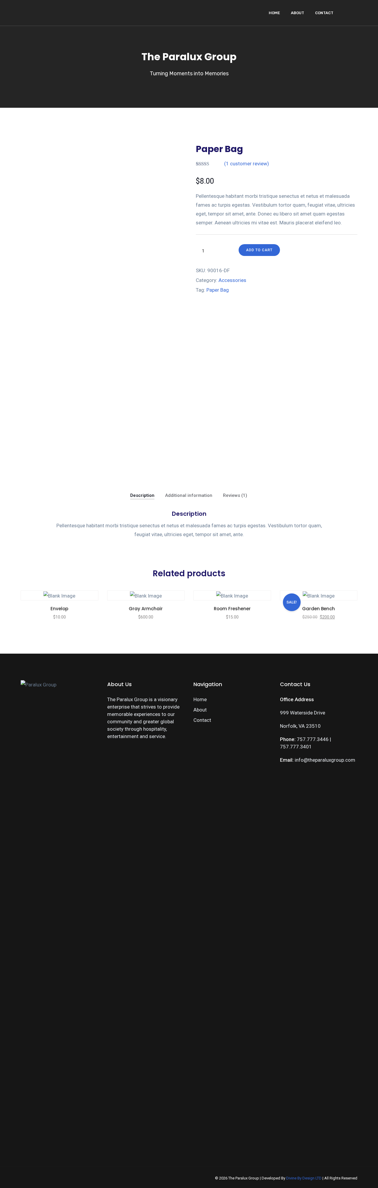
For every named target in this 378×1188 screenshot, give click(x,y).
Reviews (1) (235, 495)
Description (142, 495)
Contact (324, 13)
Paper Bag (217, 290)
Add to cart (259, 250)
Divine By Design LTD (304, 1178)
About (297, 13)
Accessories (232, 280)
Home (274, 13)
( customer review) (246, 164)
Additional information (188, 495)
